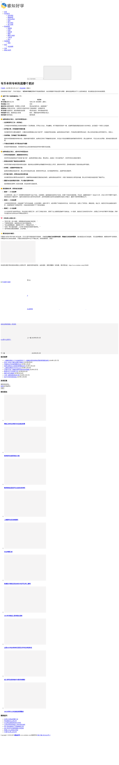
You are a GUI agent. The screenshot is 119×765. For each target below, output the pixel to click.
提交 (2, 388)
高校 (9, 43)
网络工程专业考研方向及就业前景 (14, 424)
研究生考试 (11, 19)
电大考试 (10, 22)
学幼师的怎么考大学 (10, 721)
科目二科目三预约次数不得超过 (14, 362)
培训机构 (7, 41)
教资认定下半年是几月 (11, 371)
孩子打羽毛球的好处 (10, 377)
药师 (9, 30)
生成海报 (30, 309)
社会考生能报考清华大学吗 (12, 723)
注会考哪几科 (8, 551)
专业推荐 (10, 46)
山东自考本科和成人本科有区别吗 (14, 724)
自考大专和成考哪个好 (11, 719)
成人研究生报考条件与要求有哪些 (14, 679)
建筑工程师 (11, 35)
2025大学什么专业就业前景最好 (14, 711)
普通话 (10, 28)
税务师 (10, 32)
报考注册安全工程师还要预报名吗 (14, 366)
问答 (5, 48)
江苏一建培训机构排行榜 (12, 375)
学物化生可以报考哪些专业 (12, 364)
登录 (2, 386)
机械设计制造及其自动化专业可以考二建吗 (17, 583)
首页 (5, 12)
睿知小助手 (7, 50)
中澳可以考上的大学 (10, 732)
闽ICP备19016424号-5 (43, 735)
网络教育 (10, 17)
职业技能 (7, 26)
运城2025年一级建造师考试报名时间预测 (17, 369)
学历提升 (7, 13)
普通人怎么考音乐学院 (11, 730)
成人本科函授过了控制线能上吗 (14, 726)
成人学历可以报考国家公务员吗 (14, 728)
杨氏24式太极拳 (9, 373)
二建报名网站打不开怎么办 (12, 367)
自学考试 (10, 15)
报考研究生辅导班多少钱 (12, 456)
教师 (9, 33)
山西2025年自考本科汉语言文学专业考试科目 (18, 647)
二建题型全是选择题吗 (11, 519)
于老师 (3, 88)
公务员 (10, 37)
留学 (9, 21)
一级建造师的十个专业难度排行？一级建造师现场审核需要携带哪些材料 (26, 360)
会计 (9, 39)
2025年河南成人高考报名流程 (13, 615)
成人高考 (10, 24)
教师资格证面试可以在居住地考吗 (14, 488)
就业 (5, 44)
